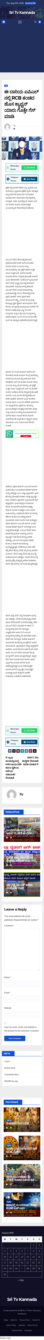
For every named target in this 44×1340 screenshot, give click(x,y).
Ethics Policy (11, 1325)
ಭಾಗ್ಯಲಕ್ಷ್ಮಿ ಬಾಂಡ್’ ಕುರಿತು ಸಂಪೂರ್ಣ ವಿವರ (19, 886)
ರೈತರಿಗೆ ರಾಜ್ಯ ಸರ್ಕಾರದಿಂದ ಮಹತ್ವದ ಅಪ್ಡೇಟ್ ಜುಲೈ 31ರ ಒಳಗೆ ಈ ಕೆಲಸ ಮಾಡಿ (20, 861)
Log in (7, 1061)
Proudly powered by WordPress (14, 1310)
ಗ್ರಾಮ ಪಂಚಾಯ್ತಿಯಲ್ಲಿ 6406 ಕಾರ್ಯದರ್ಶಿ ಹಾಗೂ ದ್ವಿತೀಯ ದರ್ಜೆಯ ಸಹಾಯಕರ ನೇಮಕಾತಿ (14, 767)
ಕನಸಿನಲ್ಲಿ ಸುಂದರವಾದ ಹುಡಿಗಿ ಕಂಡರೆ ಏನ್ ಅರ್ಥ (21, 1206)
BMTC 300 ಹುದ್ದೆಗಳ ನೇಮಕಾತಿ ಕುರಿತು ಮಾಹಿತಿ (30, 761)
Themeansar (21, 1314)
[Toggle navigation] (20, 22)
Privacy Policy (25, 1320)
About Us (14, 1320)
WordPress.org (11, 1081)
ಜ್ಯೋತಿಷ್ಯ (9, 1120)
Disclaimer (28, 1330)
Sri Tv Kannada (22, 12)
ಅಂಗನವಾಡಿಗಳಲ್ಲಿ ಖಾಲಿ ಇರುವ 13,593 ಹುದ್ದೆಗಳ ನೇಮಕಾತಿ (19, 833)
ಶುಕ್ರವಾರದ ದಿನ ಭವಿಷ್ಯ (17, 1123)
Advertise (21, 1325)
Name (7, 977)
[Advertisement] (22, 48)
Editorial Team (17, 1330)
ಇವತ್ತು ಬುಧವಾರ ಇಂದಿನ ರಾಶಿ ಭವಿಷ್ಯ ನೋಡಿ (21, 1150)
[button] (35, 22)
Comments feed (11, 1074)
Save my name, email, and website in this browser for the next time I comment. (21, 1029)
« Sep (21, 1280)
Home (6, 1320)
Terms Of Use (33, 1325)
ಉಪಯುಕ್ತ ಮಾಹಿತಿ (11, 881)
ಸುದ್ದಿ (6, 85)
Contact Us (36, 1320)
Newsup (35, 1310)
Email (7, 993)
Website (7, 1008)
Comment (9, 926)
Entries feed (9, 1068)
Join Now (30, 168)
